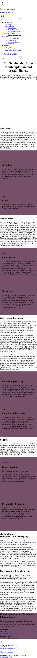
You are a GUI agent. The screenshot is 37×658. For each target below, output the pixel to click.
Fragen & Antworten (14, 49)
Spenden (10, 24)
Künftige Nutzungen (14, 35)
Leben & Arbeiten (9, 33)
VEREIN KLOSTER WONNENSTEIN (13, 655)
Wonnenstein (8, 22)
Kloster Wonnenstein (6, 12)
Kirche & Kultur (9, 26)
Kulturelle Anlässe (13, 29)
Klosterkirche (12, 28)
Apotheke (11, 43)
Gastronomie (12, 40)
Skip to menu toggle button (12, 51)
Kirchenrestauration (14, 31)
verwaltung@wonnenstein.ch (9, 633)
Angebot (6, 36)
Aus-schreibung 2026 (10, 54)
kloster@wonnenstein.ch (7, 648)
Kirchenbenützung (13, 42)
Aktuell (6, 45)
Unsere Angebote (13, 38)
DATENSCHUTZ (6, 657)
